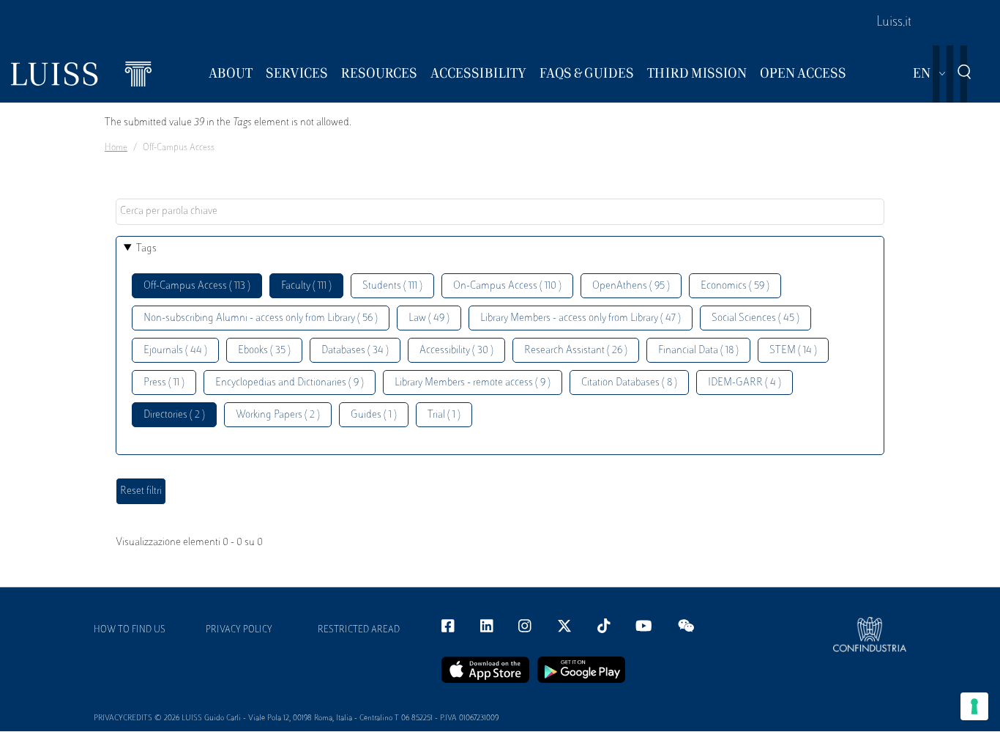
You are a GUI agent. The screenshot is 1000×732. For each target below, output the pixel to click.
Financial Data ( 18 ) (698, 350)
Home (116, 148)
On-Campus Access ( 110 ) (507, 286)
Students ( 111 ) (392, 286)
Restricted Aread (359, 630)
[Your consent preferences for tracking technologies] (974, 706)
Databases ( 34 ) (355, 350)
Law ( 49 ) (428, 318)
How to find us (129, 630)
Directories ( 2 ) (174, 415)
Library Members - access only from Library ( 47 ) (580, 318)
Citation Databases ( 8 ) (629, 382)
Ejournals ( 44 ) (175, 350)
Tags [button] (146, 248)
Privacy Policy (239, 630)
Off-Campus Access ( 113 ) (196, 286)
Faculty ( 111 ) (306, 286)
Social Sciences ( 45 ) (755, 318)
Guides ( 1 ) (374, 415)
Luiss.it (893, 22)
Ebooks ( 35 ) (264, 350)
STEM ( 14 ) (793, 350)
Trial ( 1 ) (444, 415)
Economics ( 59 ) (735, 286)
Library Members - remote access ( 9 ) (473, 382)
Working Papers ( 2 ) (278, 415)
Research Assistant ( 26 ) (575, 350)
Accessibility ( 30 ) (456, 350)
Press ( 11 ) (163, 382)
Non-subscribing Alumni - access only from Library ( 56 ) (260, 318)
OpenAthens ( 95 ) (631, 286)
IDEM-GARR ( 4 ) (744, 382)
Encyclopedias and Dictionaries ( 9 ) (289, 382)
